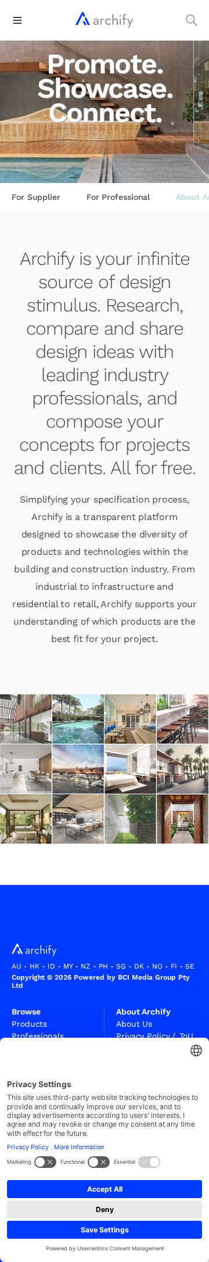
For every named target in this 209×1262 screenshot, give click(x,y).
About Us (134, 1023)
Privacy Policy (145, 1036)
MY (68, 966)
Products (29, 1023)
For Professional (118, 197)
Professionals (38, 1036)
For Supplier (36, 197)
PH (103, 966)
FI (174, 966)
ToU (186, 1036)
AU (16, 966)
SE (189, 966)
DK (139, 966)
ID (51, 966)
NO (157, 966)
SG (121, 966)
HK (34, 966)
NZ (86, 966)
